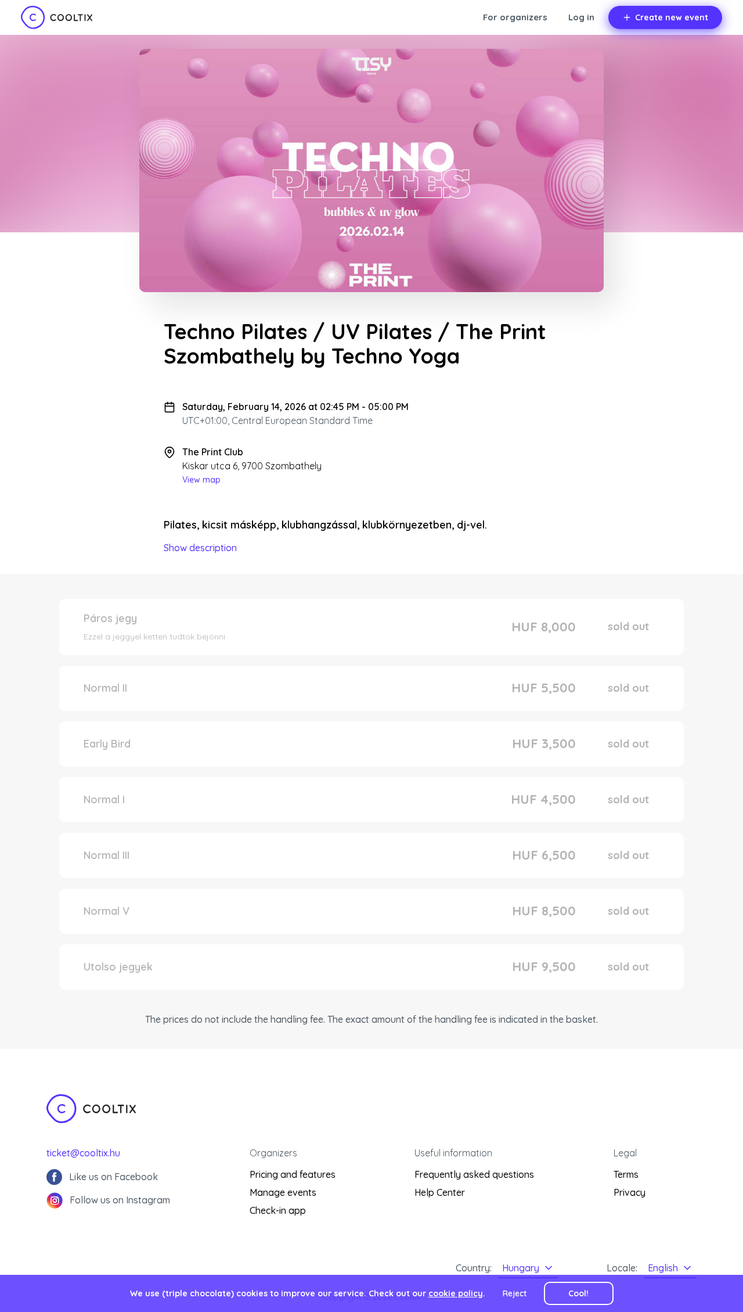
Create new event (671, 17)
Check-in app (278, 1210)
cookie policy (455, 1293)
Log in (581, 17)
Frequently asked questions (474, 1174)
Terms (626, 1174)
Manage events (283, 1192)
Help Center (439, 1192)
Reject (514, 1293)
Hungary (520, 1268)
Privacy (629, 1192)
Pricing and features (293, 1174)
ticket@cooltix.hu (83, 1153)
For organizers (515, 17)
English (663, 1268)
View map (201, 480)
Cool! (578, 1293)
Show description (200, 547)
